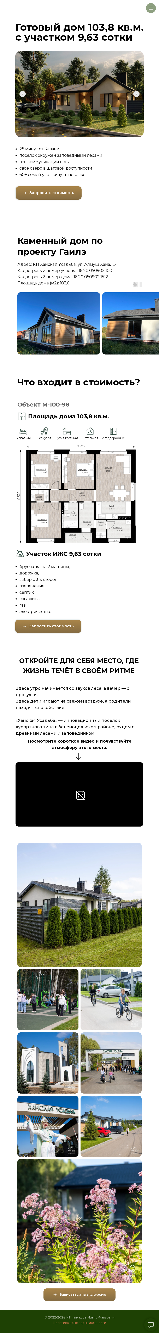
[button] (49, 193)
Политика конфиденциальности (79, 1323)
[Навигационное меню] (151, 8)
